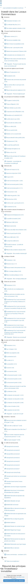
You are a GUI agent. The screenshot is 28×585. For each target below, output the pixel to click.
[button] (1, 1)
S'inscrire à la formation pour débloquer (14, 580)
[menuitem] (1, 3)
